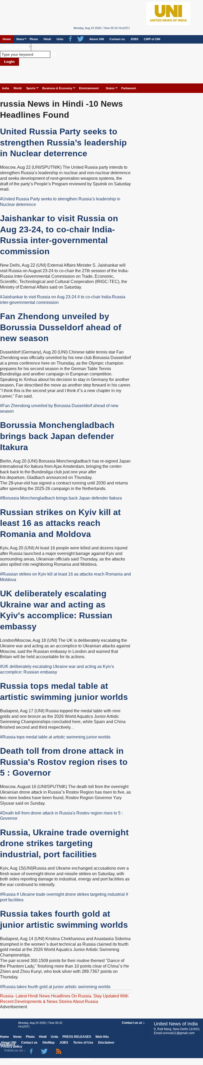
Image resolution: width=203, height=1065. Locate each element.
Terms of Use (83, 1042)
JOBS (134, 39)
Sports (30, 88)
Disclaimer (106, 1042)
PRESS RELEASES (15, 47)
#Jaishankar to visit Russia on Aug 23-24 (38, 297)
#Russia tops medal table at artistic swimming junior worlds (55, 737)
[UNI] (102, 13)
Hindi (47, 39)
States (110, 88)
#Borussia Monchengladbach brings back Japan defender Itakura (61, 498)
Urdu (60, 39)
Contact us (117, 39)
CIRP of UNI (152, 39)
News (20, 39)
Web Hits (102, 1037)
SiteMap (48, 1042)
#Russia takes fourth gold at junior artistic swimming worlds (55, 986)
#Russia (8, 894)
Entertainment (89, 88)
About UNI (96, 39)
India (5, 88)
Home (7, 39)
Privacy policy (11, 1046)
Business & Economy (57, 88)
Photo (34, 39)
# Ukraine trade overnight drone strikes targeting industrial (71, 894)
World (17, 88)
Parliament (128, 88)
